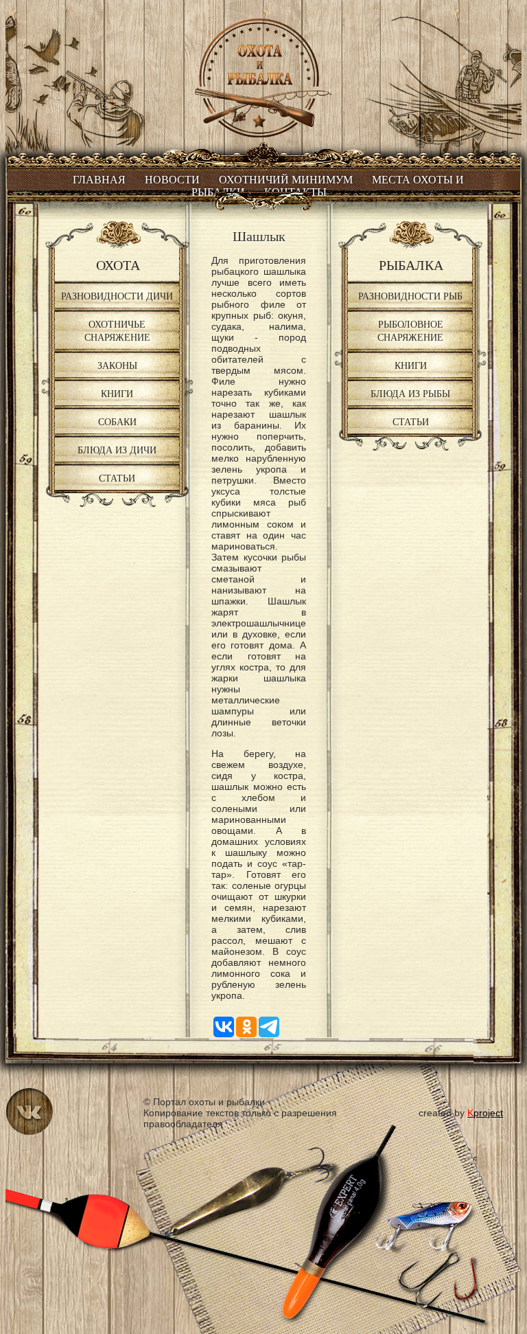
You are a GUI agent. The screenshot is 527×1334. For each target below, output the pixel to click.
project (485, 1112)
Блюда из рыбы (410, 393)
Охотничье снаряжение (117, 330)
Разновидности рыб (410, 295)
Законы (117, 365)
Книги (117, 393)
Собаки (117, 421)
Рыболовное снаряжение (410, 330)
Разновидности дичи (117, 295)
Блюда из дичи (117, 449)
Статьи (117, 477)
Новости (172, 179)
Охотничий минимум (286, 179)
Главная (99, 179)
